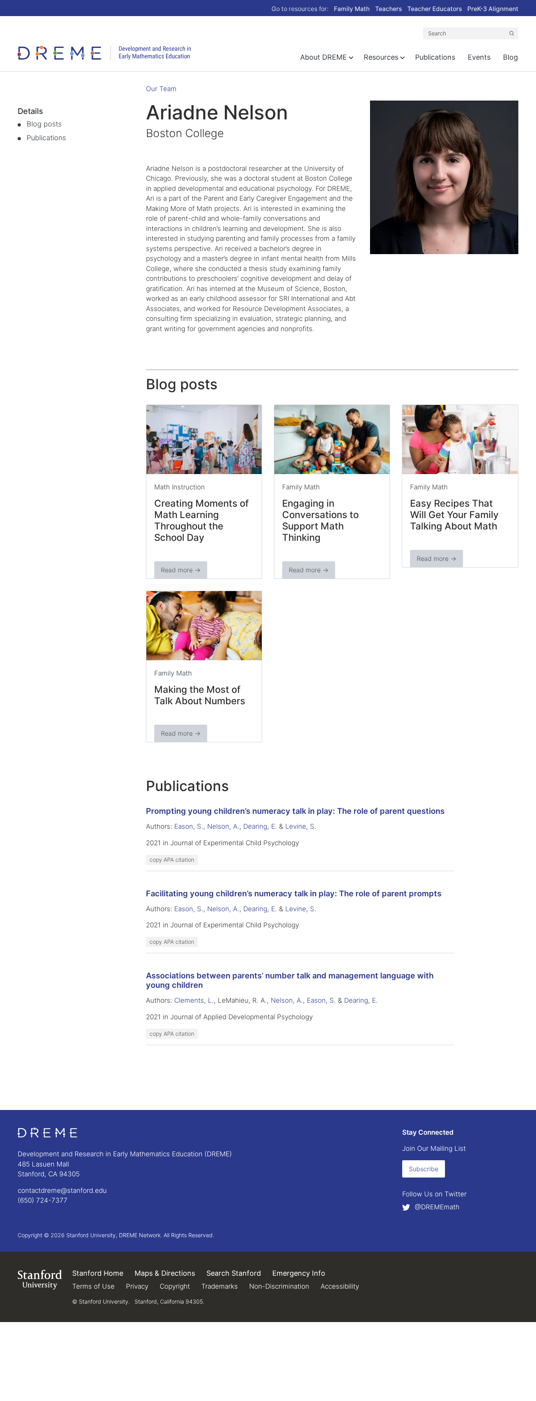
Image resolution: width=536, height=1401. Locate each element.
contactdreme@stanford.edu (62, 1190)
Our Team (161, 89)
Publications (435, 57)
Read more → (181, 570)
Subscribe (423, 1169)
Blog (510, 57)
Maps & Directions (165, 1273)
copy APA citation (171, 859)
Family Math (352, 9)
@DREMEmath (436, 1207)
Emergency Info (298, 1273)
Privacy (137, 1286)
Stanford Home (97, 1273)
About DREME (323, 57)
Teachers (388, 9)
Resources (381, 57)
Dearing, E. (260, 826)
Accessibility (340, 1286)
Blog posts (44, 124)
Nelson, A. (223, 826)
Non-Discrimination (279, 1286)
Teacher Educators (434, 9)
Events (479, 57)
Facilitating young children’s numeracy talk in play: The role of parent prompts (293, 893)
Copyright (175, 1286)
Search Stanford (233, 1273)
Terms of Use (93, 1286)
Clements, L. (194, 1000)
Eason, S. (188, 826)
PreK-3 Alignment (492, 9)
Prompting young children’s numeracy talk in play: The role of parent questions (295, 811)
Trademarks (219, 1286)
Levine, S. (300, 826)
